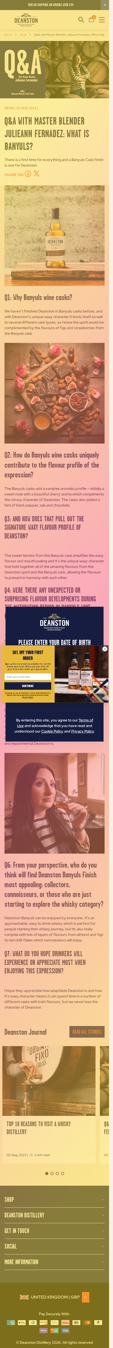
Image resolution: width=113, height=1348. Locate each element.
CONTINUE (27, 686)
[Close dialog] (104, 648)
